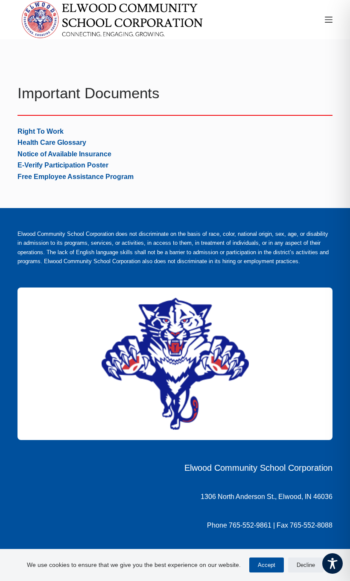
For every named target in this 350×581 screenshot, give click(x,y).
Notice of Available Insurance (64, 154)
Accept (266, 565)
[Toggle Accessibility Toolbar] (332, 563)
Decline (306, 565)
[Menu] (328, 19)
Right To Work (41, 131)
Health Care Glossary (52, 142)
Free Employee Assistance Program (76, 176)
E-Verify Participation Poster (63, 165)
